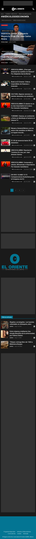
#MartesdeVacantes (6, 20)
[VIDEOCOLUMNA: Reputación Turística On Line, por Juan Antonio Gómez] (5, 150)
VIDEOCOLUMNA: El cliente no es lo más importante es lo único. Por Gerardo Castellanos (22, 106)
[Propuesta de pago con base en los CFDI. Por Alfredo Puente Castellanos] (18, 56)
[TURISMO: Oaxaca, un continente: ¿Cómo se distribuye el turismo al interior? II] (5, 118)
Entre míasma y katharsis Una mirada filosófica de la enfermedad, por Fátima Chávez (22, 333)
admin (11, 326)
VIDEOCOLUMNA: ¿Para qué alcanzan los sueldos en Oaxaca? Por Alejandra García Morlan (22, 72)
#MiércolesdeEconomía (19, 20)
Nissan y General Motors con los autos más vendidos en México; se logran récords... (22, 130)
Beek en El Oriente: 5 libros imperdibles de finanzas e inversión (20, 84)
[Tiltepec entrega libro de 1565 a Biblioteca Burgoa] (4, 344)
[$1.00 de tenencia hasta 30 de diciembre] (5, 142)
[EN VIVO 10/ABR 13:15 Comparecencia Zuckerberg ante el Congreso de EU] (5, 176)
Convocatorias (11, 533)
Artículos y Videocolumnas (24, 531)
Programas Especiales (9, 531)
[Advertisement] (18, 3)
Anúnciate (25, 533)
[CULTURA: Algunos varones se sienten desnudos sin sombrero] (5, 96)
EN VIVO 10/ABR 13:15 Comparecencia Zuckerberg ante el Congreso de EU (22, 177)
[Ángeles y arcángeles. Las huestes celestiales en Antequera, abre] (4, 325)
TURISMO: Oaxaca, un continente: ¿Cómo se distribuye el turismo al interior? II (23, 118)
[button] (33, 9)
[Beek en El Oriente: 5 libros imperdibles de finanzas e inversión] (5, 83)
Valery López (4, 42)
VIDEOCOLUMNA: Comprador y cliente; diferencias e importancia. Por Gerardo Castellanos (23, 164)
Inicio (2, 14)
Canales (19, 533)
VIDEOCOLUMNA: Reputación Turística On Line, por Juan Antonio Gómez (21, 152)
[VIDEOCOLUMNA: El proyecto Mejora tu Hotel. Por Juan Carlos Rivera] (18, 32)
